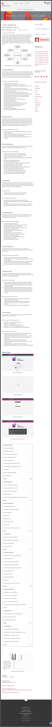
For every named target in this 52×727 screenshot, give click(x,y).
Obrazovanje (37, 94)
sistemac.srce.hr (6, 6)
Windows (36, 100)
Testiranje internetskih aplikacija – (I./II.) (9, 682)
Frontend (36, 106)
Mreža (36, 92)
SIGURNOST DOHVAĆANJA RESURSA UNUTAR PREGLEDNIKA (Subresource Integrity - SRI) (17, 690)
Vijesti (36, 109)
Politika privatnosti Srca (26, 718)
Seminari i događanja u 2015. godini (41, 62)
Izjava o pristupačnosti (26, 720)
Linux (36, 98)
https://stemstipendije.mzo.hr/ (19, 439)
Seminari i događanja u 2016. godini (41, 59)
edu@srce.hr (25, 716)
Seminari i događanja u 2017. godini (41, 57)
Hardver (36, 90)
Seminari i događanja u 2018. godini (41, 55)
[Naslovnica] (3, 3)
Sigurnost (11, 676)
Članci (21, 3)
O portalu (27, 3)
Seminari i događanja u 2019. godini (41, 53)
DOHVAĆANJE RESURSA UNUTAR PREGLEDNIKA (10, 692)
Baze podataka (38, 88)
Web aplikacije (5, 676)
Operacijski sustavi (38, 96)
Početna (16, 3)
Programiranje (38, 102)
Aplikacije (37, 86)
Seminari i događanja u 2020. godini (41, 51)
